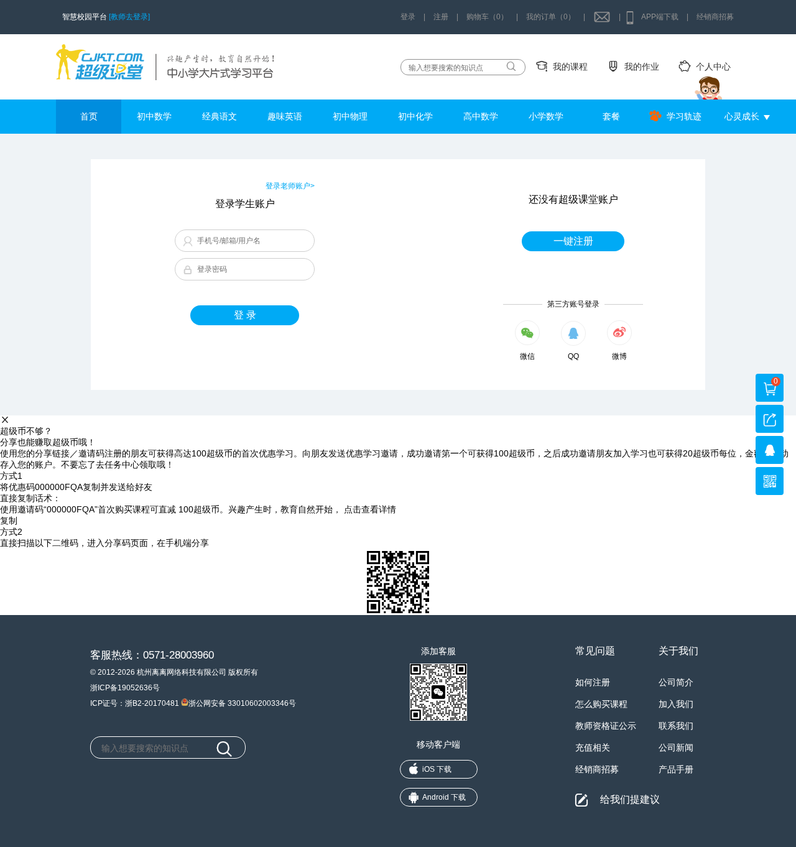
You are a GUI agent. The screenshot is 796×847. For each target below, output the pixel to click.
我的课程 (570, 67)
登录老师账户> (290, 186)
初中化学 (415, 116)
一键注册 (573, 241)
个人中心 (713, 67)
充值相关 (592, 747)
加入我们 (676, 704)
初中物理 (350, 116)
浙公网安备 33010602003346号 (242, 702)
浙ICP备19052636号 (125, 688)
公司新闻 (676, 747)
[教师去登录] (129, 16)
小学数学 (546, 116)
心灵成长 (741, 116)
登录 (407, 16)
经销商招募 (715, 16)
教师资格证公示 (605, 726)
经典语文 (219, 116)
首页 (89, 116)
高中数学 (480, 116)
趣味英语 (284, 116)
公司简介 (676, 682)
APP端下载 (659, 16)
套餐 (611, 116)
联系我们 (676, 726)
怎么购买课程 (601, 704)
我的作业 (641, 67)
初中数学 (154, 116)
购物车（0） (487, 16)
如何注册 (592, 682)
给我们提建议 (630, 799)
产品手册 (676, 769)
